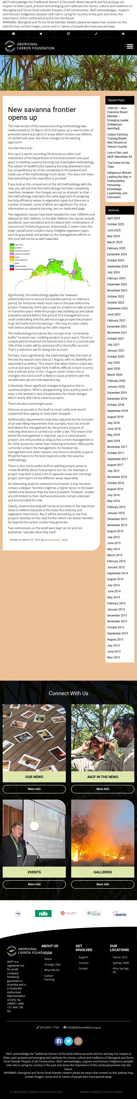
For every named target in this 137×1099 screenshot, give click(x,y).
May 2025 (113, 236)
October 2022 (115, 302)
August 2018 (115, 417)
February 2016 (116, 507)
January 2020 (116, 386)
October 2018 (115, 404)
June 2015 (114, 543)
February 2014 (116, 603)
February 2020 (116, 380)
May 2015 (113, 549)
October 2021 (115, 338)
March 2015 (114, 555)
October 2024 (115, 260)
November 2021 (117, 332)
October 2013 (115, 627)
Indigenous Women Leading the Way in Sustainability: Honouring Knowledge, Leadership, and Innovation (119, 185)
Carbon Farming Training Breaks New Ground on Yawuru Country (117, 140)
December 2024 (117, 254)
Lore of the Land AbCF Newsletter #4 (119, 154)
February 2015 (116, 561)
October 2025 (115, 224)
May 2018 (113, 435)
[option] (18, 913)
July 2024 (113, 272)
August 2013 (115, 639)
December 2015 (117, 519)
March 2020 (114, 374)
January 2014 (116, 609)
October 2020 (115, 356)
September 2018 (117, 411)
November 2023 (117, 290)
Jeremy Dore (52, 539)
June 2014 (114, 591)
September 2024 (117, 266)
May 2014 (113, 597)
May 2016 (113, 501)
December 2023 (117, 284)
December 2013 (117, 615)
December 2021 (117, 326)
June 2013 (114, 651)
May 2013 (113, 657)
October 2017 (115, 453)
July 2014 (113, 585)
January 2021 (116, 350)
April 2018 (113, 441)
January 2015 (116, 567)
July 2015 (113, 537)
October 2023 (115, 296)
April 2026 (113, 218)
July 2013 (113, 645)
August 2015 (115, 531)
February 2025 (116, 248)
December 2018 (117, 398)
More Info (34, 789)
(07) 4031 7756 (49, 1027)
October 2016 (115, 483)
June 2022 (114, 314)
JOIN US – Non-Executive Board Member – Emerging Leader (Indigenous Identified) (117, 118)
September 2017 (117, 459)
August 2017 (115, 465)
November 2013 (117, 621)
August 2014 (115, 579)
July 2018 (113, 423)
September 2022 (117, 308)
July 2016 (113, 495)
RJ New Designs (113, 1091)
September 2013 (117, 633)
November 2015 (117, 525)
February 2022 (116, 320)
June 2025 (114, 230)
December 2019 (117, 392)
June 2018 (114, 428)
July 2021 (113, 344)
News (65, 539)
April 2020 (113, 368)
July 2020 (113, 362)
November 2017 (117, 447)
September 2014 (117, 573)
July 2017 (113, 471)
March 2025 (114, 242)
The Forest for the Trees (118, 165)
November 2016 (117, 477)
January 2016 (116, 513)
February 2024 (116, 278)
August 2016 (115, 489)
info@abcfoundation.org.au (84, 1027)
